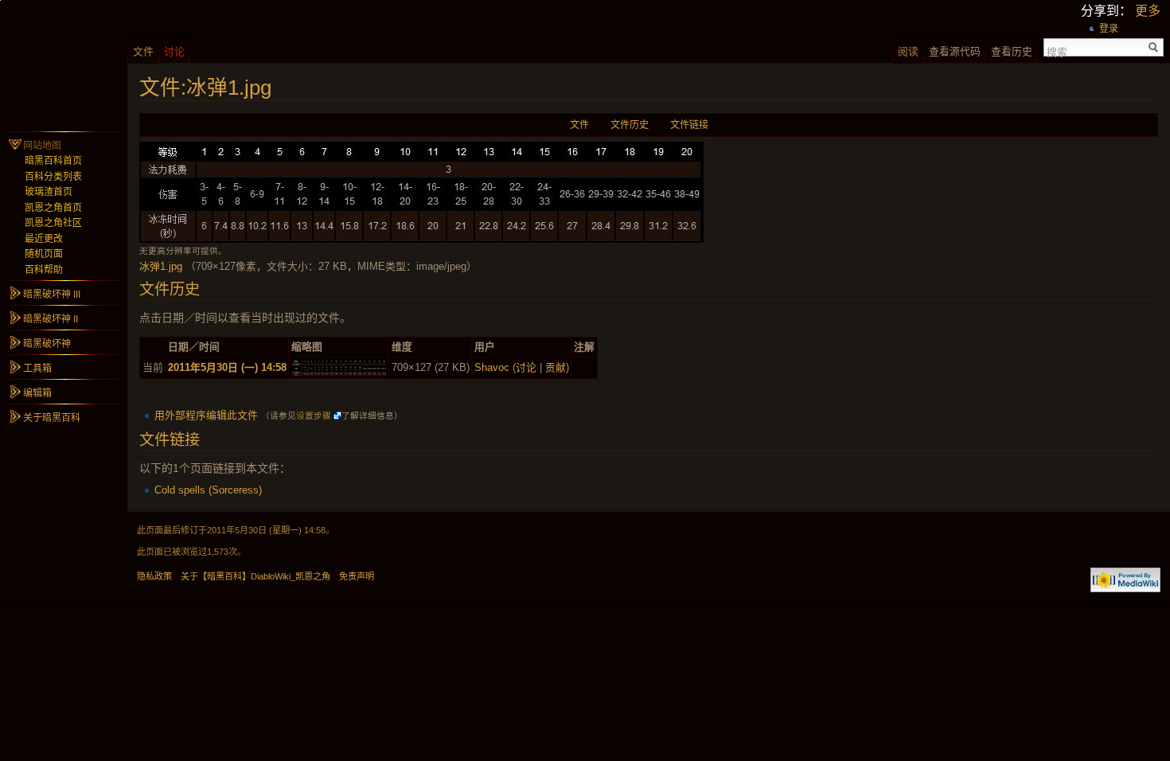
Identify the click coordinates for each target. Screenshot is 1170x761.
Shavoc (491, 367)
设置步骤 (313, 415)
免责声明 (356, 576)
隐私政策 (154, 576)
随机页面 (44, 254)
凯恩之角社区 (53, 222)
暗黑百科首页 (53, 160)
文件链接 (689, 125)
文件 (579, 125)
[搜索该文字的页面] (1154, 47)
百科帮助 (44, 269)
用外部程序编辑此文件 (206, 415)
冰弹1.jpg (160, 266)
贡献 (555, 367)
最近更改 (44, 238)
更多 (1147, 11)
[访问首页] (63, 63)
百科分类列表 (53, 176)
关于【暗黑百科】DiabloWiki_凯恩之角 (255, 576)
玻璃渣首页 (48, 191)
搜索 (1057, 51)
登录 (1108, 28)
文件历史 (629, 125)
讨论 (526, 367)
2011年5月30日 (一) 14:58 (227, 367)
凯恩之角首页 (53, 207)
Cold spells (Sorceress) (208, 490)
